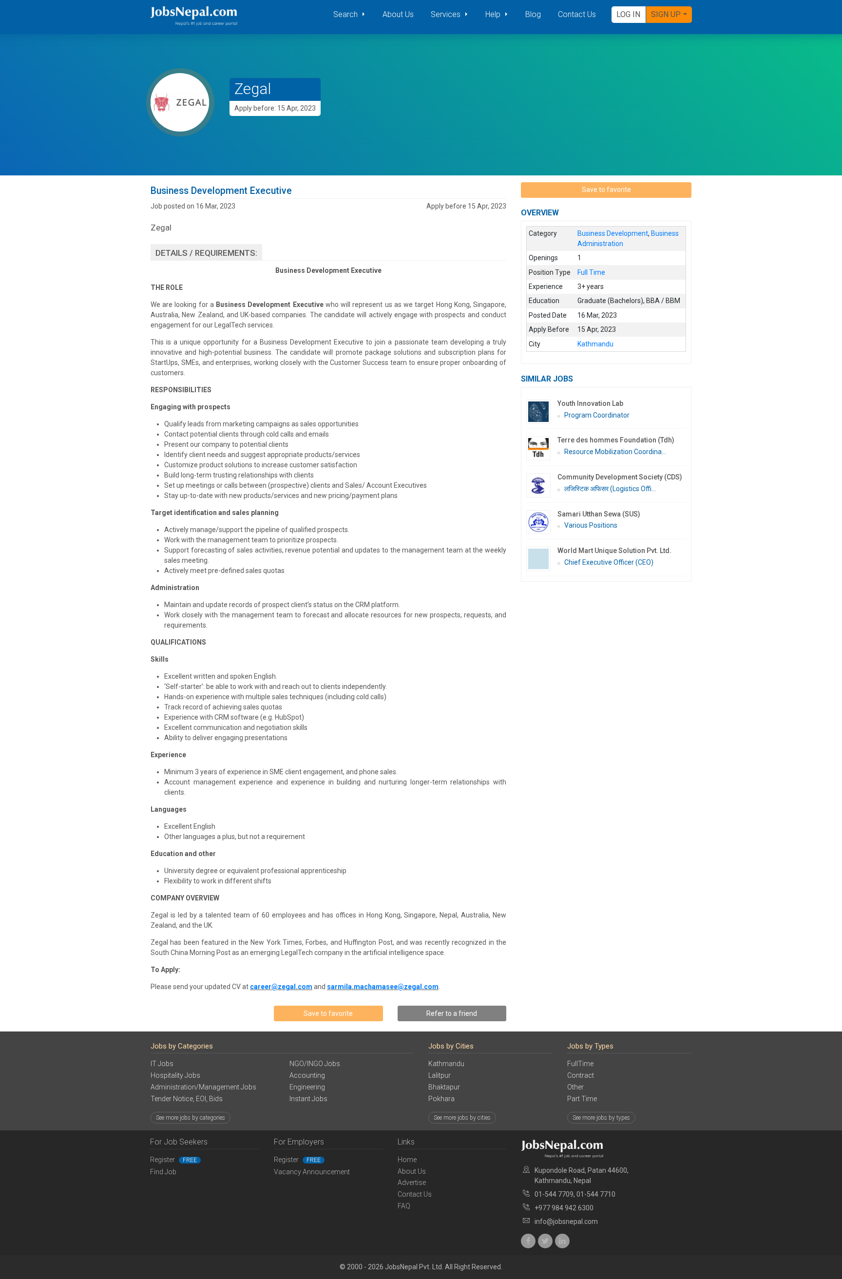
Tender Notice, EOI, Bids (187, 1099)
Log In (628, 14)
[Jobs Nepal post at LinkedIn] (562, 1241)
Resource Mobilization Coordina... (615, 452)
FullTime (580, 1064)
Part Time (582, 1099)
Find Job (163, 1172)
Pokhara (441, 1099)
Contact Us (577, 14)
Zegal (252, 89)
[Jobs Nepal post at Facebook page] (528, 1241)
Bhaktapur (444, 1087)
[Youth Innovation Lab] (541, 412)
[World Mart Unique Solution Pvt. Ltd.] (541, 559)
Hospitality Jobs (175, 1075)
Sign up (666, 14)
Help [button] (493, 14)
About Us (398, 14)
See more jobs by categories (190, 1117)
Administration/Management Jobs (203, 1087)
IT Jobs (162, 1064)
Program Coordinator (597, 415)
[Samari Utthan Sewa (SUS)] (541, 522)
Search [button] (346, 14)
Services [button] (446, 14)
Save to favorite (328, 1013)
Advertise (412, 1182)
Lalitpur (439, 1075)
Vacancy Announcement (312, 1172)
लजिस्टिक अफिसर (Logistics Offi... (610, 489)
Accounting (307, 1075)
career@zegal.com (281, 987)
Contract (580, 1075)
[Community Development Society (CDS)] (541, 485)
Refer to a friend (451, 1013)
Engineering (307, 1087)
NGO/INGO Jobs (314, 1064)
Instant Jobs (308, 1099)
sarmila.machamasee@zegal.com (383, 987)
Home (407, 1160)
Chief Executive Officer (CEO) (608, 562)
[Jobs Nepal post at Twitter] (545, 1241)
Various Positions (590, 525)
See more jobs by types (601, 1117)
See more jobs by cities (462, 1117)
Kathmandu (446, 1064)
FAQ (404, 1206)
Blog (533, 14)
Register (173, 1160)
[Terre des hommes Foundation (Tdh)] (541, 448)
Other (575, 1087)
